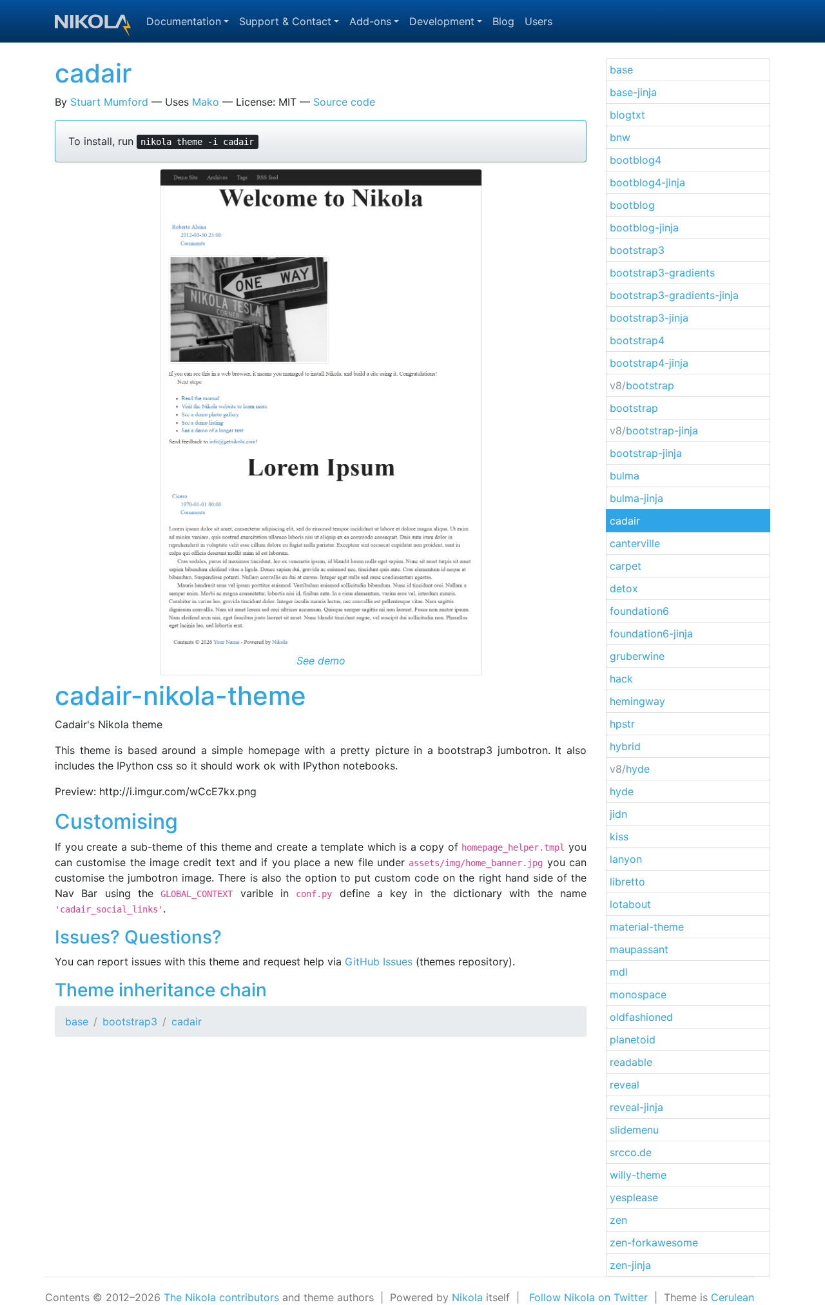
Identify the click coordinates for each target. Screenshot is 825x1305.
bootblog (632, 204)
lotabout (630, 904)
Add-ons (370, 21)
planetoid (632, 1039)
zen (618, 1219)
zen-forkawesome (654, 1242)
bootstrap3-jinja (649, 317)
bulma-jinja (636, 498)
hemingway (637, 701)
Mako (205, 101)
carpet (625, 565)
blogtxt (627, 114)
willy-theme (638, 1174)
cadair (93, 73)
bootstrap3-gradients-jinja (674, 295)
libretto (627, 881)
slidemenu (634, 1129)
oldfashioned (641, 1016)
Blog (503, 21)
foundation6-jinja (651, 633)
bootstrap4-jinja (649, 362)
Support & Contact (285, 21)
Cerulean (732, 1297)
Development (441, 21)
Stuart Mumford (109, 101)
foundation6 (639, 610)
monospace (638, 994)
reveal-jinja (636, 1107)
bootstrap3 (129, 1021)
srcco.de (631, 1152)
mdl (619, 971)
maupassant (639, 949)
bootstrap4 (637, 340)
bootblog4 (635, 159)
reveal (624, 1084)
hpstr (622, 723)
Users (538, 21)
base (76, 1021)
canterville (635, 543)
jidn (618, 813)
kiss (619, 836)
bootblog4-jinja (647, 182)
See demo (320, 660)
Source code (344, 101)
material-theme (647, 926)
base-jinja (633, 92)
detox (624, 588)
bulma (624, 475)
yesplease (634, 1197)
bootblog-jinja (644, 227)
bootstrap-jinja (654, 430)
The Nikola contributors (221, 1297)
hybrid (625, 746)
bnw (620, 137)
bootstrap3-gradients (662, 272)
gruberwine (637, 656)
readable (631, 1062)
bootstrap (642, 385)
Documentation (183, 21)
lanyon (626, 859)
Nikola (467, 1297)
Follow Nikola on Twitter (588, 1297)
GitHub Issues (378, 961)
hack (621, 678)
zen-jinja (630, 1265)
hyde (630, 768)
